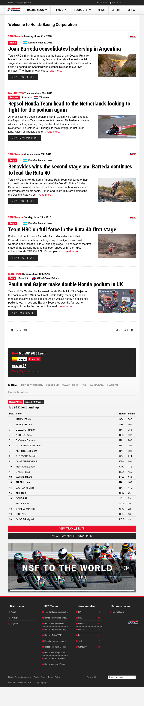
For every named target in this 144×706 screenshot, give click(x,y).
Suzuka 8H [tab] (52, 385)
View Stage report (23, 77)
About (116, 10)
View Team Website (72, 528)
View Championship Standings (72, 536)
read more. (55, 70)
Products (14, 617)
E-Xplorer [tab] (112, 385)
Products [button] (81, 10)
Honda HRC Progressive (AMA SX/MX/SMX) (56, 652)
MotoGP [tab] (13, 385)
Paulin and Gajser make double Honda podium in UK (65, 284)
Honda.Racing (117, 612)
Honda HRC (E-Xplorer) (54, 658)
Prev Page (21, 330)
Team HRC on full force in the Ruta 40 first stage (62, 229)
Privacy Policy (54, 677)
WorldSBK (89, 646)
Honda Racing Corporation (13, 9)
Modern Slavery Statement (19, 682)
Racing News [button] (35, 10)
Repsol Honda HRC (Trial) (55, 646)
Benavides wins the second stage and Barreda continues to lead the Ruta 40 (70, 169)
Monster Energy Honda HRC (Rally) (56, 641)
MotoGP (89, 623)
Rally (89, 635)
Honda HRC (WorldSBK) (54, 623)
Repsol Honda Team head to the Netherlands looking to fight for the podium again (69, 106)
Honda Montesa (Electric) (55, 664)
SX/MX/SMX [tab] (96, 385)
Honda (130, 2)
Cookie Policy (40, 677)
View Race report (22, 312)
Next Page (123, 330)
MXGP (89, 629)
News (101, 10)
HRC (19, 2)
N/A (89, 612)
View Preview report (24, 138)
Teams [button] (59, 10)
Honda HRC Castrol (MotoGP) (56, 617)
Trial (89, 641)
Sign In (103, 2)
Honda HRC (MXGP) (53, 635)
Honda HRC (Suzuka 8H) (55, 629)
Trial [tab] (84, 385)
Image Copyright (41, 682)
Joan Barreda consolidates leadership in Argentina (64, 48)
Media (131, 10)
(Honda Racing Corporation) (56, 612)
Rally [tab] (75, 385)
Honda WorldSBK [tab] (32, 385)
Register (117, 2)
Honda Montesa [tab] (18, 392)
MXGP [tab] (65, 385)
